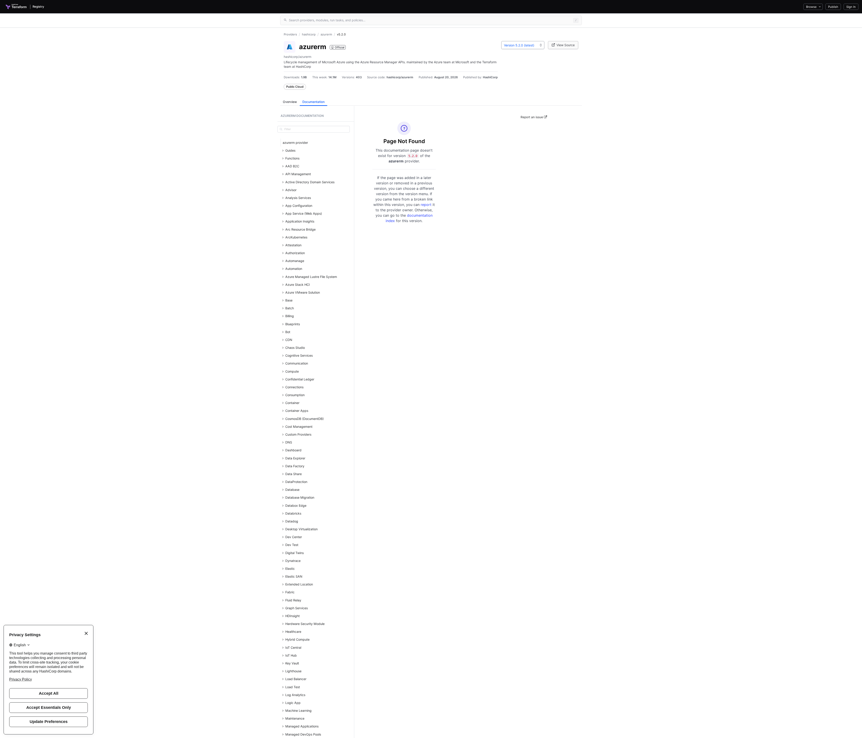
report (427, 204)
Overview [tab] (290, 102)
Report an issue (532, 117)
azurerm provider (295, 142)
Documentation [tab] (313, 102)
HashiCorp (490, 77)
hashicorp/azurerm (400, 77)
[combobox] (522, 45)
